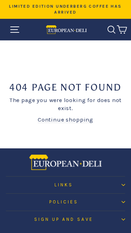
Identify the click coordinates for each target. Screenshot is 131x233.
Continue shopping (65, 119)
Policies (63, 201)
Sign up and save (63, 219)
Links (63, 184)
